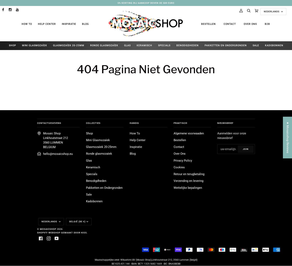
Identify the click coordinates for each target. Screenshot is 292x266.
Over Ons (250, 24)
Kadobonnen (94, 201)
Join (245, 149)
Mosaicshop (48, 229)
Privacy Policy (183, 160)
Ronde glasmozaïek (99, 153)
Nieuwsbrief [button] (225, 123)
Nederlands (272, 11)
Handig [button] (134, 123)
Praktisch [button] (180, 123)
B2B (267, 24)
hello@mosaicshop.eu (58, 154)
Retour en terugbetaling (189, 174)
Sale (89, 194)
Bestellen (208, 24)
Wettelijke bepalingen (188, 188)
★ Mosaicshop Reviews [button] (287, 137)
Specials (91, 174)
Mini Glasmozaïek (98, 140)
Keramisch (93, 167)
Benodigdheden (96, 181)
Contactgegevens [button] (49, 123)
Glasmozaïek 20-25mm (101, 147)
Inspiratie (69, 24)
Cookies (179, 167)
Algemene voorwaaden (189, 133)
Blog (85, 24)
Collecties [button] (93, 123)
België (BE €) (77, 221)
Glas (89, 160)
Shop (89, 133)
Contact (230, 24)
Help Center (47, 24)
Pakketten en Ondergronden (104, 188)
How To (27, 24)
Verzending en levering (188, 181)
